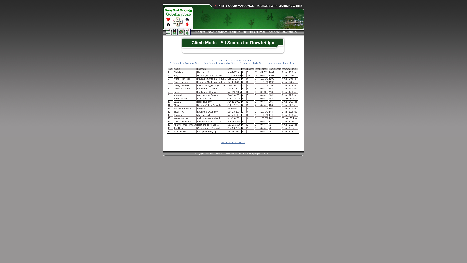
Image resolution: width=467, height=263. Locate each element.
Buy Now (200, 32)
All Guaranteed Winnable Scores (186, 63)
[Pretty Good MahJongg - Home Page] (178, 17)
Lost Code (274, 32)
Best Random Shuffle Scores (282, 63)
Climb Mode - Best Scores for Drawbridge (232, 60)
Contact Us (289, 32)
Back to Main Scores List (233, 142)
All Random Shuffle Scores (253, 63)
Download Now (217, 32)
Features (234, 32)
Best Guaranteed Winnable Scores (221, 63)
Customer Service (254, 32)
